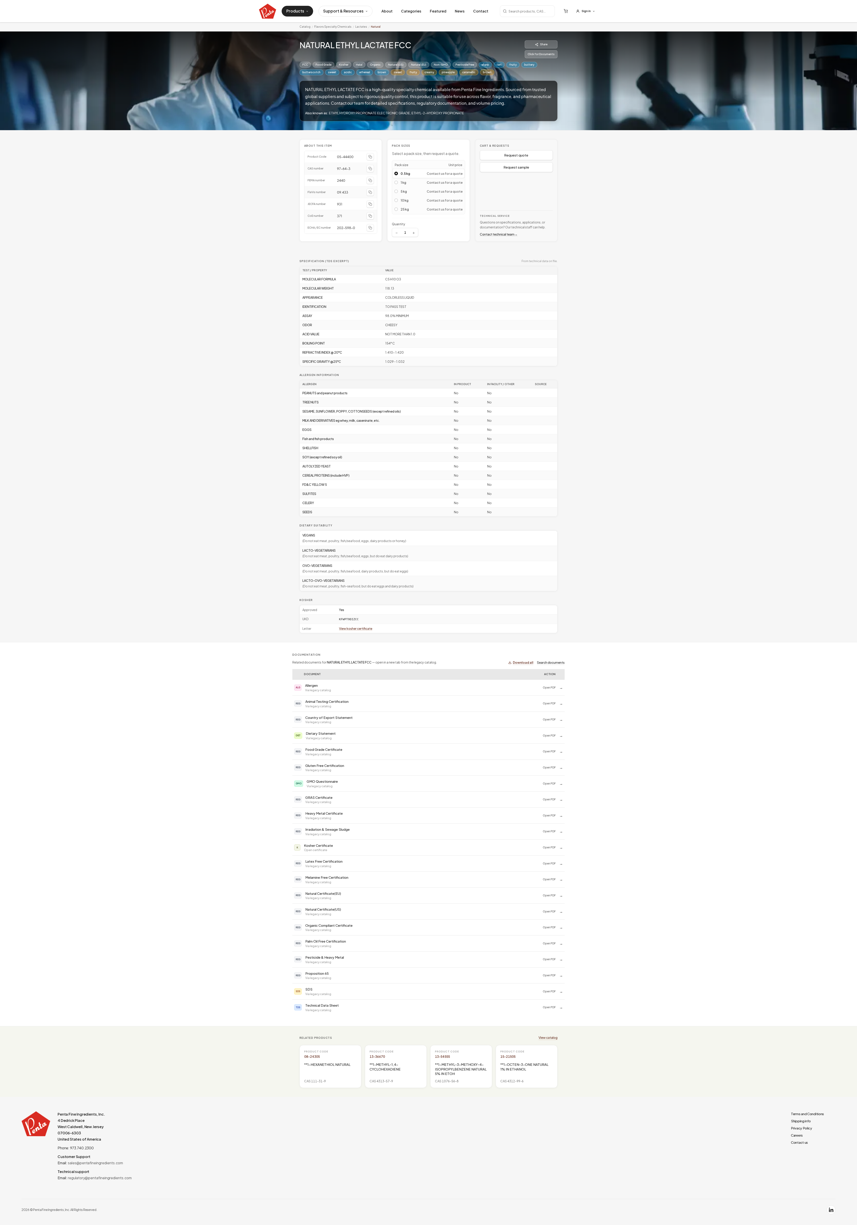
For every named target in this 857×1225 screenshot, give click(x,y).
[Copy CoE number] (370, 215)
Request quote (516, 155)
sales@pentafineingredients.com (95, 1162)
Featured (438, 11)
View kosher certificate (355, 628)
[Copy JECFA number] (370, 204)
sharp (485, 64)
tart (499, 64)
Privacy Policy (801, 1128)
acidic (348, 72)
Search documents (551, 662)
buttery (529, 64)
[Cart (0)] (565, 11)
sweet (332, 72)
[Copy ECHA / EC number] (370, 227)
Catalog (305, 26)
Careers (797, 1135)
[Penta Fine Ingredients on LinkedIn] (831, 1209)
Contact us (799, 1142)
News (460, 11)
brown (382, 72)
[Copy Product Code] (370, 156)
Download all (523, 662)
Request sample (516, 167)
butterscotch (311, 72)
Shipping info (801, 1121)
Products (295, 10)
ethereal (364, 72)
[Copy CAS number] (370, 168)
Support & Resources (343, 10)
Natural (376, 26)
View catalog (548, 1037)
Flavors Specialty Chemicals (333, 26)
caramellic (468, 72)
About (387, 11)
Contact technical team (499, 234)
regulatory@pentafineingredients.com (100, 1177)
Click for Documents (541, 54)
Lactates (361, 26)
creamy (429, 72)
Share (543, 44)
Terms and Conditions (807, 1114)
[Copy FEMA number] (370, 180)
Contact (480, 11)
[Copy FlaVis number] (370, 192)
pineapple (448, 72)
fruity (513, 64)
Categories (411, 11)
